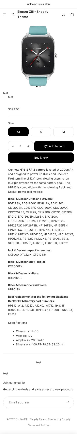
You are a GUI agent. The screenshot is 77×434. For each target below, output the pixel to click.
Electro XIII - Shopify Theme (31, 419)
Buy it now (41, 157)
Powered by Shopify (59, 419)
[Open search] (13, 14)
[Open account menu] (63, 14)
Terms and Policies (38, 425)
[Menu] (4, 14)
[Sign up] (68, 402)
